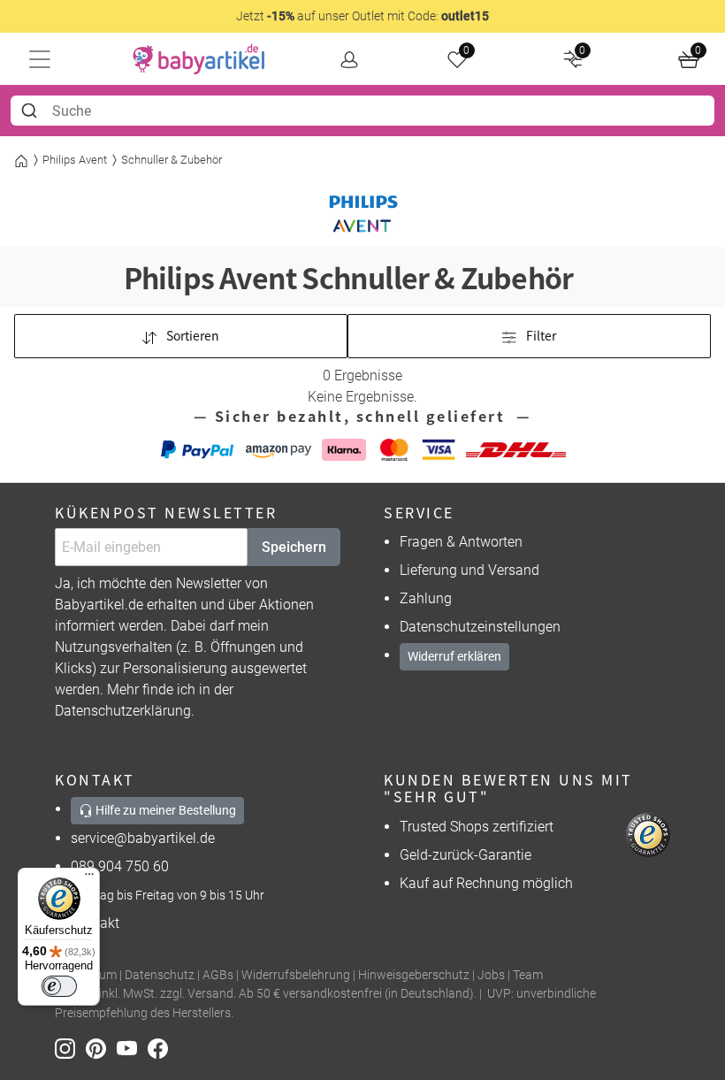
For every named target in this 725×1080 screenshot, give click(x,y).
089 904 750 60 (120, 866)
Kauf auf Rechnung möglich (486, 883)
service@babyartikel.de (143, 838)
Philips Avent (74, 159)
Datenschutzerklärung (123, 710)
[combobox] (362, 111)
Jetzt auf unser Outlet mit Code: (362, 16)
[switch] (59, 986)
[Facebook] (161, 1047)
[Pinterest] (101, 1047)
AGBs (217, 975)
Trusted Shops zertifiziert (476, 826)
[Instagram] (70, 1047)
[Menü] (89, 878)
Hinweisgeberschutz (413, 975)
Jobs (491, 975)
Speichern (294, 547)
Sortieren (191, 335)
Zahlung (426, 598)
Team (528, 975)
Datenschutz (160, 975)
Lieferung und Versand (469, 570)
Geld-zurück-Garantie (465, 854)
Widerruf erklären (454, 656)
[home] (199, 59)
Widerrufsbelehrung (295, 975)
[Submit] (31, 110)
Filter (539, 335)
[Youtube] (132, 1047)
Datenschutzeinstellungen (480, 626)
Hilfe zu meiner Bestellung (164, 810)
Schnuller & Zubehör (171, 159)
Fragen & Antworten (461, 541)
